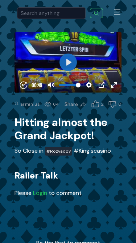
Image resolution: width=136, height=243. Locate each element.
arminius (29, 104)
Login (41, 193)
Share (71, 104)
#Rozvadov (58, 151)
